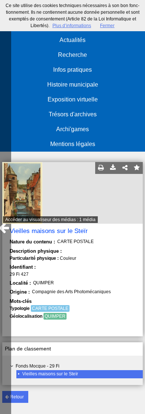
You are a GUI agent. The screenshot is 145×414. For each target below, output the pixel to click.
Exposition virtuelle (73, 99)
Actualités (72, 40)
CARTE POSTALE (50, 308)
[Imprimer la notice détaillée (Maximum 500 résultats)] (101, 168)
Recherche (72, 55)
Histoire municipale (72, 84)
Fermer (107, 25)
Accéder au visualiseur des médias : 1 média (50, 219)
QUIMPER (55, 316)
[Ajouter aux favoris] (137, 168)
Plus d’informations (71, 25)
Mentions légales (72, 144)
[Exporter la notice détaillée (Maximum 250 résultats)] (113, 168)
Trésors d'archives (73, 114)
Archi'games (72, 129)
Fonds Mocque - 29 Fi (37, 366)
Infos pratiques (72, 70)
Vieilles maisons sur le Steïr (50, 373)
